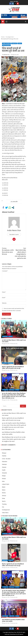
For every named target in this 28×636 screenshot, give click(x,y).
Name (4, 292)
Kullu (3, 481)
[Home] (3, 21)
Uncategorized (6, 45)
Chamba (4, 456)
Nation (3, 490)
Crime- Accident (6, 43)
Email (4, 297)
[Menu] (6, 21)
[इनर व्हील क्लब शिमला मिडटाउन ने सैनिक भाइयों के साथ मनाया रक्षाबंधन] (14, 329)
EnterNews (13, 634)
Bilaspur (4, 453)
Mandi (3, 487)
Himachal (14, 43)
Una (3, 507)
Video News (5, 512)
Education (5, 389)
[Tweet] (6, 207)
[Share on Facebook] (3, 207)
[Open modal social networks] (13, 207)
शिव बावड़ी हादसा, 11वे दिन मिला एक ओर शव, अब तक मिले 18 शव (8, 251)
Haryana (4, 467)
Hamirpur (4, 464)
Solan (3, 498)
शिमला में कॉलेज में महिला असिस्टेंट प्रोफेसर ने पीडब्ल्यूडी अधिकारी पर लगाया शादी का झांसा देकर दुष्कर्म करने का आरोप (20, 253)
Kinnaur (11, 363)
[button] (6, 21)
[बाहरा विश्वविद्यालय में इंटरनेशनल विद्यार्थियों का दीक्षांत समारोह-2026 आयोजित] (14, 608)
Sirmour (4, 495)
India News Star (6, 54)
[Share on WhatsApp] (9, 207)
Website (4, 303)
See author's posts (14, 234)
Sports (4, 501)
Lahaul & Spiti (5, 484)
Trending (4, 504)
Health (3, 470)
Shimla (19, 43)
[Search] (26, 21)
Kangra (4, 475)
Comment (5, 271)
